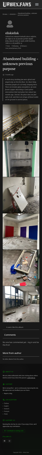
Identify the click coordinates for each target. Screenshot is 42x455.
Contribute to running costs (15, 431)
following (15, 46)
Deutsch (6, 409)
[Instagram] (9, 441)
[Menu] (36, 4)
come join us (31, 378)
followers (23, 46)
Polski (6, 414)
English (6, 406)
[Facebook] (4, 441)
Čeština (6, 403)
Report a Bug (8, 393)
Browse (5, 14)
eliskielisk (13, 14)
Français (6, 411)
